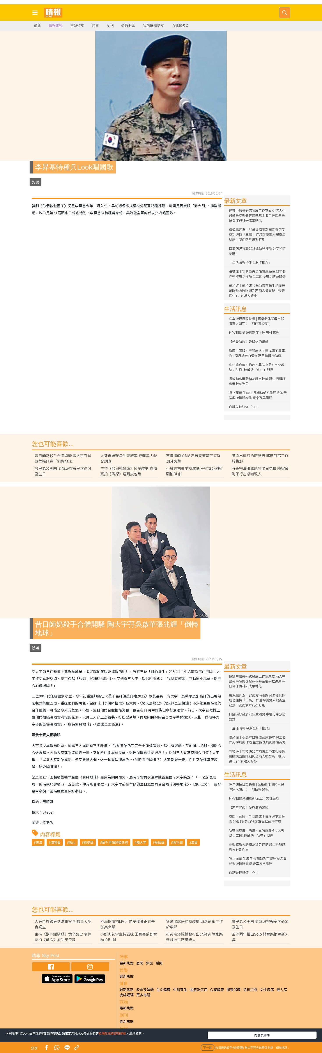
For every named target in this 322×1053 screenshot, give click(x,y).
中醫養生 (180, 989)
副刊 (110, 25)
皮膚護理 (127, 994)
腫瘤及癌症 (198, 989)
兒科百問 (250, 989)
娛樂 (35, 182)
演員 (194, 842)
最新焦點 (127, 963)
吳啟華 (160, 842)
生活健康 (163, 989)
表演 (39, 842)
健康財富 (128, 25)
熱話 (149, 963)
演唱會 (55, 842)
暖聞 (159, 963)
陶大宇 (141, 842)
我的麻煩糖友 (153, 25)
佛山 (72, 842)
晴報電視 (56, 25)
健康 (37, 25)
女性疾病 (267, 989)
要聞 (139, 963)
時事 (95, 25)
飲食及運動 (145, 989)
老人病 (281, 989)
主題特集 (77, 25)
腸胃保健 (233, 989)
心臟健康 (217, 989)
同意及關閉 (262, 1035)
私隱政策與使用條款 (112, 1033)
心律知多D (180, 25)
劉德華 (89, 842)
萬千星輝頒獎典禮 (115, 842)
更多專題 (143, 994)
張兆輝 (178, 842)
